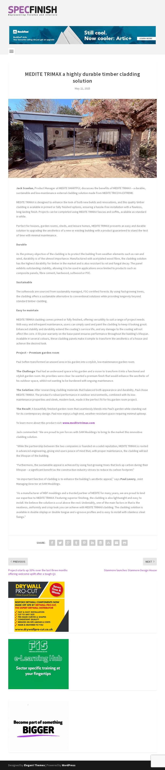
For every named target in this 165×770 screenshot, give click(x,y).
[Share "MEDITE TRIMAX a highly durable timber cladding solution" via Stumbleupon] (108, 543)
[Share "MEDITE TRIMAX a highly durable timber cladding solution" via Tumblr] (76, 543)
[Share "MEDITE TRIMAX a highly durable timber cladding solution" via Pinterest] (84, 543)
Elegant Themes (34, 765)
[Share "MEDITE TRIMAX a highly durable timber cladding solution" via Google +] (68, 543)
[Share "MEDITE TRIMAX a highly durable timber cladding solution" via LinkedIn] (92, 543)
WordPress (68, 765)
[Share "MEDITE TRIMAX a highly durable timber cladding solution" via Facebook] (52, 543)
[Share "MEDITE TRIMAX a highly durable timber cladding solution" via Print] (125, 543)
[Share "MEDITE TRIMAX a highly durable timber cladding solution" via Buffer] (100, 543)
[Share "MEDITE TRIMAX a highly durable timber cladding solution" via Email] (116, 543)
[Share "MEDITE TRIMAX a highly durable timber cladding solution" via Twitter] (60, 543)
